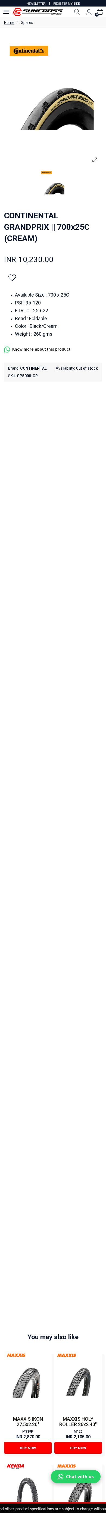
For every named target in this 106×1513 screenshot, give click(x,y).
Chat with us (80, 1477)
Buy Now (28, 1448)
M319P (27, 1431)
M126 (78, 1431)
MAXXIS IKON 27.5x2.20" (28, 1421)
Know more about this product (41, 349)
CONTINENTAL (33, 368)
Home (9, 22)
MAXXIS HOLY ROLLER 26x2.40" (78, 1421)
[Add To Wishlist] (12, 277)
